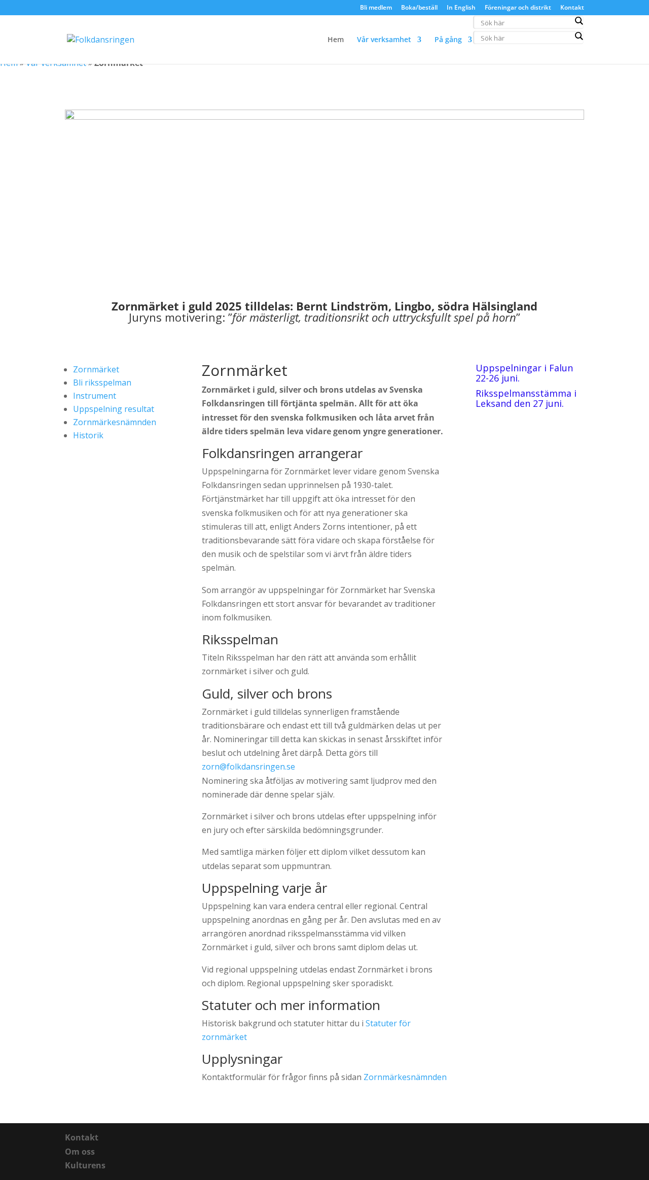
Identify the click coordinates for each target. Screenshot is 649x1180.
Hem (336, 40)
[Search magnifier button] (578, 21)
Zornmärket (96, 369)
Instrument (94, 395)
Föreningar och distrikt (518, 8)
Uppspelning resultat (113, 408)
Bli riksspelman (102, 382)
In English (461, 8)
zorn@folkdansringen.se (248, 766)
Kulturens (85, 1165)
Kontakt (572, 8)
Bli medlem (376, 8)
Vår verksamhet (384, 40)
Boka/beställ (419, 8)
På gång (448, 40)
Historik (88, 435)
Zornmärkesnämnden (114, 422)
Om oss (80, 1151)
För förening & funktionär (529, 40)
